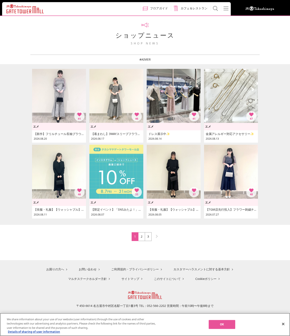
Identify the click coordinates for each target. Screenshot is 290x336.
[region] (145, 324)
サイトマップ (130, 279)
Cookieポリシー (206, 279)
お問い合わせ (88, 269)
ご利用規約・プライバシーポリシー (135, 269)
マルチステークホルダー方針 (87, 279)
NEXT (154, 235)
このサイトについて (167, 279)
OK (222, 324)
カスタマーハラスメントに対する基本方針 (201, 269)
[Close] (283, 324)
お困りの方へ (55, 269)
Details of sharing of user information (34, 331)
